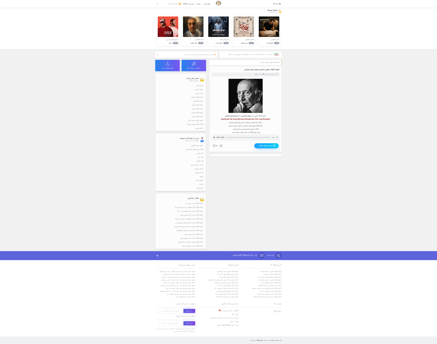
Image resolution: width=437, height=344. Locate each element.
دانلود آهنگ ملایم (197, 116)
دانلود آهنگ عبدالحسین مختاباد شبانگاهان (190, 230)
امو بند (201, 184)
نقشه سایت (206, 4)
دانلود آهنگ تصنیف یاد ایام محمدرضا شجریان (188, 226)
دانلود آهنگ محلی (197, 105)
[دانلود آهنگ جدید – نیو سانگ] (218, 3)
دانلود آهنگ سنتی (197, 109)
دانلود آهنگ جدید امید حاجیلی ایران (191, 238)
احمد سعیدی (199, 172)
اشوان (201, 176)
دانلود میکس (199, 89)
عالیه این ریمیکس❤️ (228, 310)
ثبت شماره (189, 323)
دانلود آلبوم (199, 85)
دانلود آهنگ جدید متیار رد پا (194, 203)
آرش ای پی (199, 153)
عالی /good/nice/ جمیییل (227, 325)
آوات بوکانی (199, 161)
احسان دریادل (199, 168)
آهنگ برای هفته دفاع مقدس (194, 149)
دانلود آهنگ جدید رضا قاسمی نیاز (192, 246)
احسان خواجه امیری (197, 165)
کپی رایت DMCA (188, 4)
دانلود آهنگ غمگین (197, 97)
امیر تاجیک (199, 188)
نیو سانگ (275, 4)
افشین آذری (199, 180)
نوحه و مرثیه (199, 93)
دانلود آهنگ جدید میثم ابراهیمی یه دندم (190, 211)
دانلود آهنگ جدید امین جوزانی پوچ (192, 215)
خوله (234, 314)
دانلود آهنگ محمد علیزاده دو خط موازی (190, 242)
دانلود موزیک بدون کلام (195, 120)
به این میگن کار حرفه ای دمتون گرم (224, 318)
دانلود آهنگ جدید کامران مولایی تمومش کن (189, 222)
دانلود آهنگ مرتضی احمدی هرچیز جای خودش (261, 70)
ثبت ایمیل (189, 311)
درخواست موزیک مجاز (194, 68)
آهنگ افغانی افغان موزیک (195, 124)
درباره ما (198, 4)
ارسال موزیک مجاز (167, 68)
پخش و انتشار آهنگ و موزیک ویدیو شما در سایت (199, 54)
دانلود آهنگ (277, 311)
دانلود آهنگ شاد (198, 101)
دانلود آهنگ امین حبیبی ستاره (193, 234)
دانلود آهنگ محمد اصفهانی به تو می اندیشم (189, 219)
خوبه (234, 321)
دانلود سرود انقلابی (197, 145)
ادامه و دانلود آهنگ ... (264, 145)
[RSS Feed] (158, 255)
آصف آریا (200, 157)
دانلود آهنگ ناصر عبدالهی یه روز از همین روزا (189, 207)
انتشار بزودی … (198, 128)
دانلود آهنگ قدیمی (270, 74)
